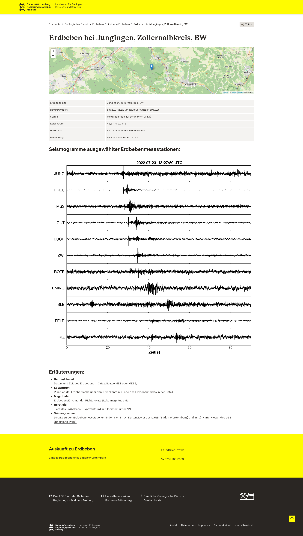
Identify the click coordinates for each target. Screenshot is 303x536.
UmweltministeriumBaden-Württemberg (118, 498)
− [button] (53, 56)
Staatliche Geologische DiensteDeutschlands (164, 498)
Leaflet (225, 92)
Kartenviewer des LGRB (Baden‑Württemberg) (158, 417)
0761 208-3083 (174, 459)
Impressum (204, 525)
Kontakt (174, 525)
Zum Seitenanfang (291, 518)
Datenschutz (188, 525)
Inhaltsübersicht (243, 525)
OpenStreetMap (238, 92)
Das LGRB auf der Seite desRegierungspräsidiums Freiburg (73, 498)
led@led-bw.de (174, 450)
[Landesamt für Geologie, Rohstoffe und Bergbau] (52, 7)
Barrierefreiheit (222, 525)
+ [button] (53, 51)
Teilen (248, 24)
